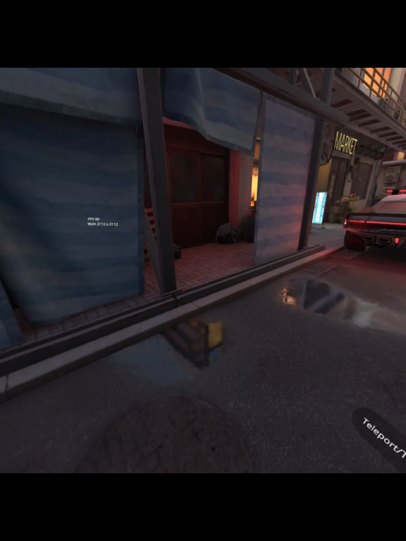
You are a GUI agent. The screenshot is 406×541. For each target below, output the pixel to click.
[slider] (209, 529)
